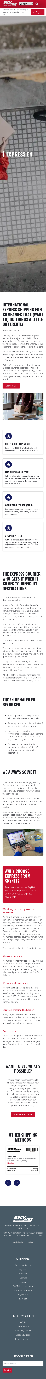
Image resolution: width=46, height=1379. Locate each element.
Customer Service (23, 1265)
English (30, 1242)
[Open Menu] (41, 3)
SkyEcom (23, 1269)
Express (23, 1277)
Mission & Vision (23, 1334)
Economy (23, 1282)
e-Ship (23, 1322)
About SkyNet (23, 1326)
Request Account (23, 1339)
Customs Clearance (23, 1290)
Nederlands (18, 1242)
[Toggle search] (37, 4)
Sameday (23, 1273)
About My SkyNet (23, 1330)
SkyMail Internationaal (23, 1286)
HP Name (5, 1356)
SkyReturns (23, 1294)
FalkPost (23, 1298)
